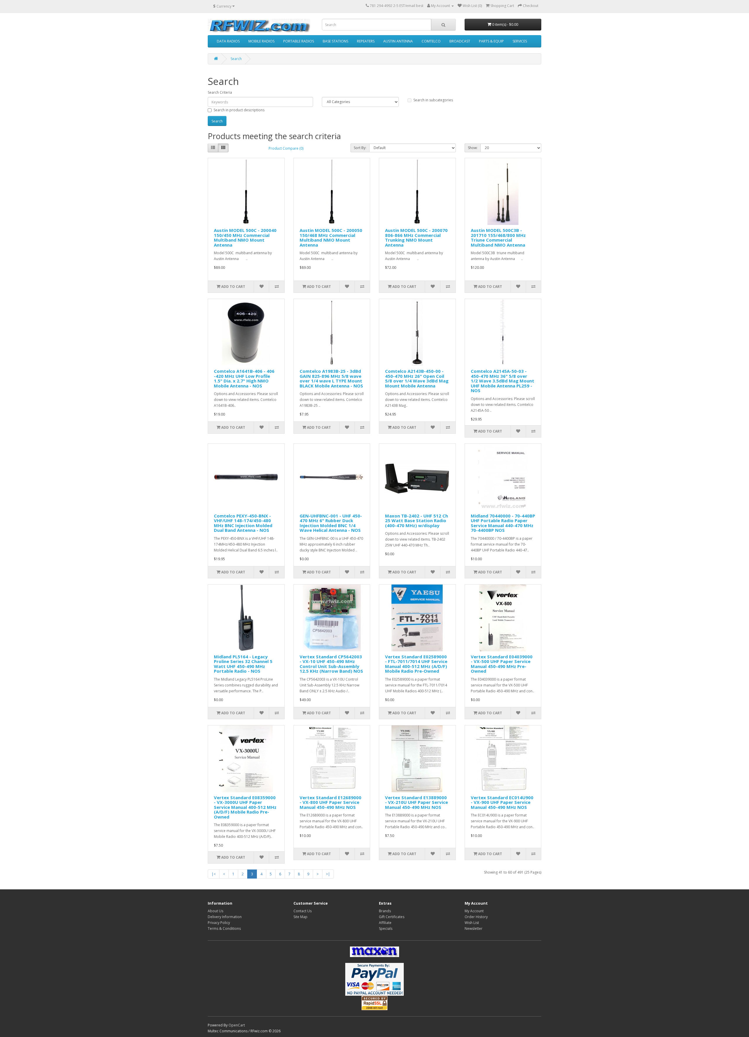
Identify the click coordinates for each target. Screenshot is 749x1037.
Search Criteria (220, 92)
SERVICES (520, 41)
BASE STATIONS (335, 41)
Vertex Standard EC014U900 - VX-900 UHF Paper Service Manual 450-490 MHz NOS (502, 802)
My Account (474, 910)
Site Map (300, 916)
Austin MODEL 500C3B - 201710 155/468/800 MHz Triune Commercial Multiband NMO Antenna (498, 237)
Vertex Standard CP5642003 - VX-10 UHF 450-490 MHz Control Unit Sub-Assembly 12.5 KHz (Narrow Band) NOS (331, 664)
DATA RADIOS (228, 41)
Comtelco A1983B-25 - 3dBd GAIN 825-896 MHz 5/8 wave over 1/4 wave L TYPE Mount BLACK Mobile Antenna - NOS (331, 378)
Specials (385, 928)
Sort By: (360, 147)
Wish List (472, 922)
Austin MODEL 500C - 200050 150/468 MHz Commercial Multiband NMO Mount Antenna (331, 237)
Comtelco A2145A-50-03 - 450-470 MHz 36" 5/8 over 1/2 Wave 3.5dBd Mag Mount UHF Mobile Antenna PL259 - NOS (502, 380)
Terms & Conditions (224, 928)
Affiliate (385, 922)
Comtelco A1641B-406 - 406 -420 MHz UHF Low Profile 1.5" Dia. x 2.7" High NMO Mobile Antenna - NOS (244, 378)
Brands (385, 910)
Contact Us (302, 910)
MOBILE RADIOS (261, 41)
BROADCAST (459, 41)
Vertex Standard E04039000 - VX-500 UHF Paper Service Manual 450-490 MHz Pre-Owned (501, 664)
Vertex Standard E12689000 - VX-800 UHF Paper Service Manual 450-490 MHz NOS (330, 802)
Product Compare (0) (286, 148)
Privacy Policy (219, 922)
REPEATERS (365, 41)
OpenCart (237, 1025)
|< (214, 874)
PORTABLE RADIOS (298, 41)
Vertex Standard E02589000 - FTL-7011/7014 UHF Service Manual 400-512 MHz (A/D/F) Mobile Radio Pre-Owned (416, 664)
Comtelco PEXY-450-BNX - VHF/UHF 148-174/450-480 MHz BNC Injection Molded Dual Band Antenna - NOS (243, 523)
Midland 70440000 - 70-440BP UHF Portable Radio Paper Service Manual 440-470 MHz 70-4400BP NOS (503, 523)
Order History (476, 916)
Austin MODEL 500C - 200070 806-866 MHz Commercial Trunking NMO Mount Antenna (416, 237)
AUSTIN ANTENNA (398, 41)
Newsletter (473, 928)
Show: (472, 147)
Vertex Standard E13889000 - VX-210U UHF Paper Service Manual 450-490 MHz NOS (416, 802)
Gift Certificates (391, 916)
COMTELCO (431, 41)
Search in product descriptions (239, 109)
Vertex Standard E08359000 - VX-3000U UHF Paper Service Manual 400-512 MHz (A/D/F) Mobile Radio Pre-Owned (245, 807)
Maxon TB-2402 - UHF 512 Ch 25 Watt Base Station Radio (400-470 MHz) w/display (416, 520)
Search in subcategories (433, 100)
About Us (215, 910)
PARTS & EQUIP (491, 41)
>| (328, 874)
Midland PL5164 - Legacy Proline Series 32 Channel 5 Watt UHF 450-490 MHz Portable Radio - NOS (243, 664)
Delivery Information (225, 916)
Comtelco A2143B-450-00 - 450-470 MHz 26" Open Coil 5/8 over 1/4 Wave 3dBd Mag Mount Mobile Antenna (417, 378)
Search (236, 58)
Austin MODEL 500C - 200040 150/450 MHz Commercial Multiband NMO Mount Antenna (245, 237)
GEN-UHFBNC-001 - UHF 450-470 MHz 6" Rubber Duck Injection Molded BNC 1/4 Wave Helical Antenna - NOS (331, 523)
